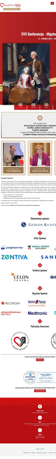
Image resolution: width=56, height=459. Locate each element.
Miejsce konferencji (42, 452)
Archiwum (50, 452)
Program (33, 452)
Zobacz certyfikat (40, 390)
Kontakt (40, 359)
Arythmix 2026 (26, 452)
